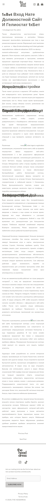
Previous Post (23, 433)
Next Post (23, 439)
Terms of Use (23, 497)
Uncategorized (8, 30)
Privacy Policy (23, 494)
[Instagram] (34, 4)
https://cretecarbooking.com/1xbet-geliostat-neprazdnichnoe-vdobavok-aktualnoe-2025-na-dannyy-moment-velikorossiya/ (23, 49)
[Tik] (26, 462)
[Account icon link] (38, 4)
